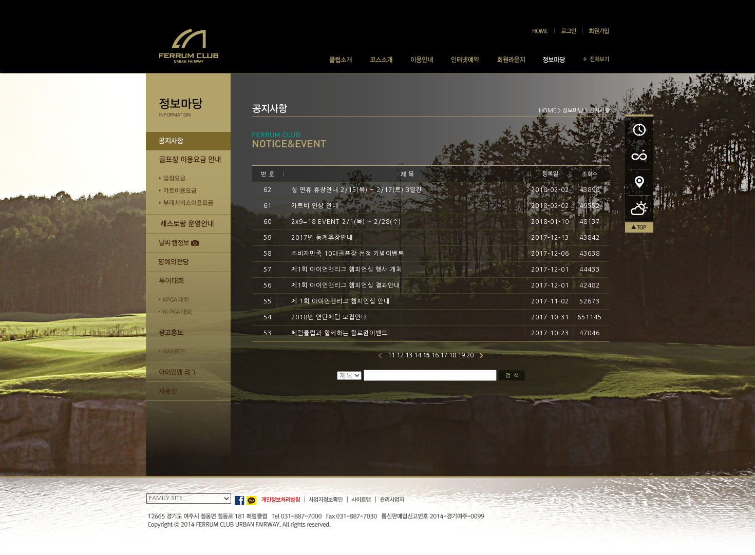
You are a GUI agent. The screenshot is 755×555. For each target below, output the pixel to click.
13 (408, 355)
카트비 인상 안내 (314, 206)
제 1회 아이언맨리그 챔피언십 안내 (340, 301)
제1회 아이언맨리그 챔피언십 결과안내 (345, 285)
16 (435, 355)
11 (391, 355)
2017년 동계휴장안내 (322, 238)
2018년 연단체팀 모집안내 (329, 317)
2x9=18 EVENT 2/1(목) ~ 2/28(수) (346, 222)
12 (400, 355)
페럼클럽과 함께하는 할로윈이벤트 (339, 333)
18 (452, 355)
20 (470, 355)
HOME (547, 110)
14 (417, 355)
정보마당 (572, 110)
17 (443, 355)
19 (461, 355)
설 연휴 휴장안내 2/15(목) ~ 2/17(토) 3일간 (356, 190)
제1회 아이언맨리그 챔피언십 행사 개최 (346, 269)
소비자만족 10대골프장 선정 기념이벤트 (347, 254)
